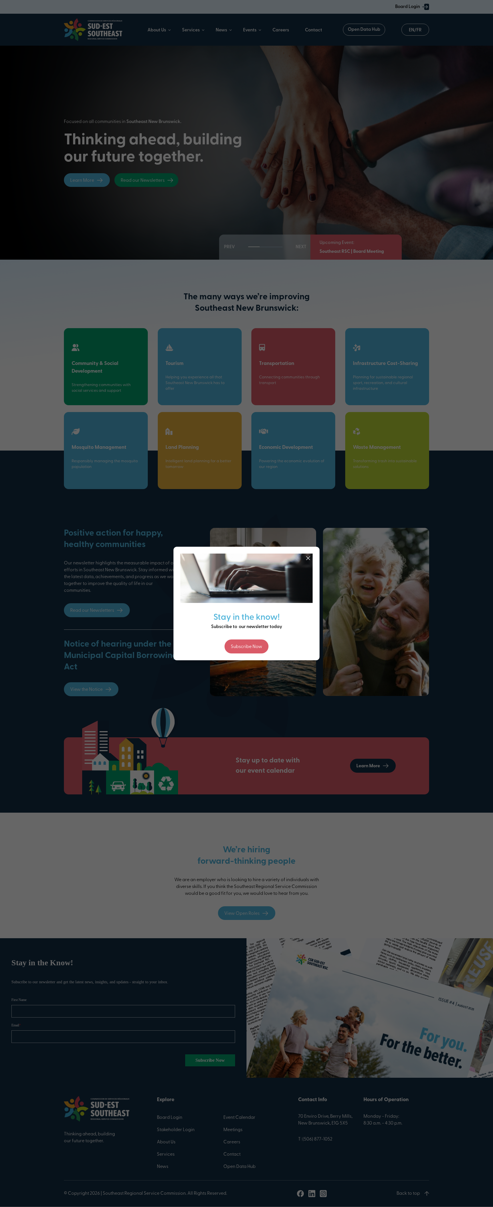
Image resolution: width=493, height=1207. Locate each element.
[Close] (308, 558)
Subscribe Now (246, 647)
